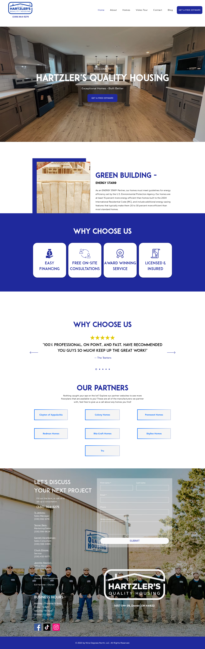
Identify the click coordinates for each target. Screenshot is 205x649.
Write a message (107, 519)
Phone (103, 507)
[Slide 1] (95, 369)
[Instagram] (56, 627)
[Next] (171, 352)
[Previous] (34, 352)
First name (105, 483)
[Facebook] (37, 627)
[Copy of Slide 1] (99, 369)
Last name (140, 483)
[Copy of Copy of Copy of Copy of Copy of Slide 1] (109, 369)
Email (103, 495)
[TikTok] (46, 627)
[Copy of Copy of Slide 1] (102, 369)
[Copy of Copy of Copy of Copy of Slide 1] (106, 369)
